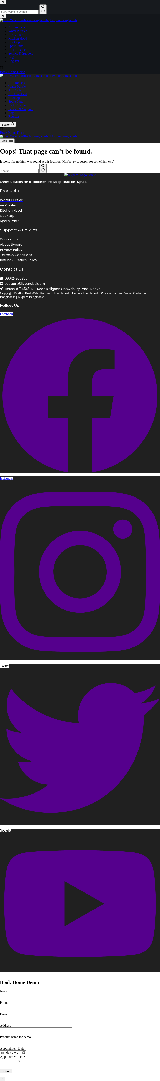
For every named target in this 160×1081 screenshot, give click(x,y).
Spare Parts (15, 101)
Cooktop (14, 98)
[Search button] (43, 168)
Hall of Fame (17, 105)
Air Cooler (15, 90)
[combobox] (19, 171)
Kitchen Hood (17, 94)
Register (13, 116)
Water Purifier (17, 86)
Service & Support (20, 109)
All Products (16, 83)
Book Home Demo (12, 132)
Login (12, 113)
